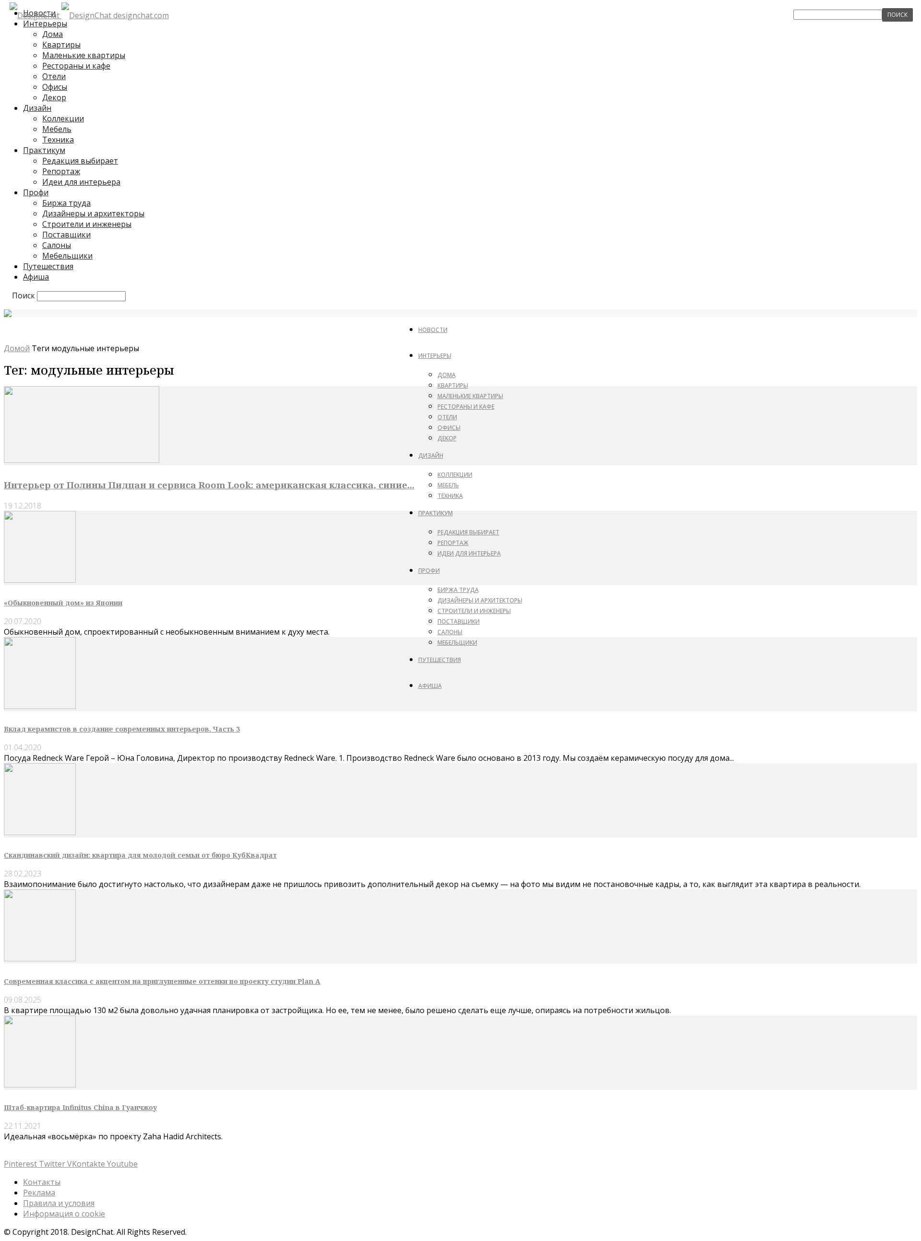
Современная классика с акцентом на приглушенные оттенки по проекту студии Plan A (162, 981)
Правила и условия (58, 1203)
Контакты (41, 1182)
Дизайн (37, 108)
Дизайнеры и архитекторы (93, 213)
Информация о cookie (64, 1213)
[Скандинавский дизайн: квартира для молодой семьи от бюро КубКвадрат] (40, 832)
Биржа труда (66, 203)
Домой (17, 348)
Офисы (54, 87)
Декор (54, 97)
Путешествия (48, 266)
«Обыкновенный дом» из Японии (63, 602)
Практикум (44, 150)
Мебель (56, 129)
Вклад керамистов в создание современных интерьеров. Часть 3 (122, 728)
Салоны (56, 245)
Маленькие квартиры (83, 55)
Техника (58, 139)
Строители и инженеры (86, 224)
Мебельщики (67, 255)
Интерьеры (434, 356)
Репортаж (61, 171)
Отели (54, 76)
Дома (52, 34)
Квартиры (61, 44)
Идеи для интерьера (81, 182)
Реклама (39, 1192)
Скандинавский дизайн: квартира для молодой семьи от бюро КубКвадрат (140, 855)
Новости (433, 330)
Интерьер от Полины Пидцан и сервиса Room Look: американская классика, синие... (209, 485)
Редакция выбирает (80, 160)
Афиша (36, 277)
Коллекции (63, 118)
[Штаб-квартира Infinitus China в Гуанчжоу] (40, 1084)
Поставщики (66, 234)
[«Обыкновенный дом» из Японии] (40, 580)
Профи (35, 192)
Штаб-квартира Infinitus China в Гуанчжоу (80, 1107)
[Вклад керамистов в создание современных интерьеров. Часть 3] (40, 706)
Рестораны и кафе (76, 65)
